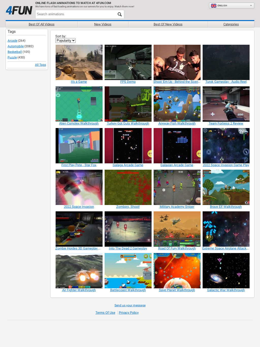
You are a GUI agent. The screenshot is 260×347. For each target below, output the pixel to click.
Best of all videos (42, 24)
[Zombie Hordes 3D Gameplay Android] (78, 229)
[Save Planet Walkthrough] (176, 270)
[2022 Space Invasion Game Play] (225, 145)
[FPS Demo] (127, 62)
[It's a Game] (78, 62)
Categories (231, 24)
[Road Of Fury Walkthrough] (176, 229)
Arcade (12, 40)
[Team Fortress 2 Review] (225, 104)
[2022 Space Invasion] (78, 187)
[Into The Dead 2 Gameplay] (127, 229)
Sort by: (60, 36)
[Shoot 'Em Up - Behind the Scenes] (176, 62)
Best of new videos (168, 24)
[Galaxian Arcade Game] (176, 145)
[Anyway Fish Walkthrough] (176, 104)
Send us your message (130, 305)
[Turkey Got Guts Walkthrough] (127, 104)
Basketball (15, 52)
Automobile (16, 46)
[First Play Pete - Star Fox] (78, 145)
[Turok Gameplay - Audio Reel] (225, 62)
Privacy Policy (129, 312)
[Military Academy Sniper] (176, 187)
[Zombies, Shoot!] (127, 187)
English (222, 5)
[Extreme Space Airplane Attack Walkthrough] (225, 229)
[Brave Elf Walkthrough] (225, 187)
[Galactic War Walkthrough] (225, 270)
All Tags (40, 65)
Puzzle (12, 57)
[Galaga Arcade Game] (127, 145)
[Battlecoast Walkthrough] (127, 270)
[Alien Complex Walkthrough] (78, 104)
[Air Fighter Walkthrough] (78, 270)
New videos (102, 24)
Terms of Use (105, 312)
